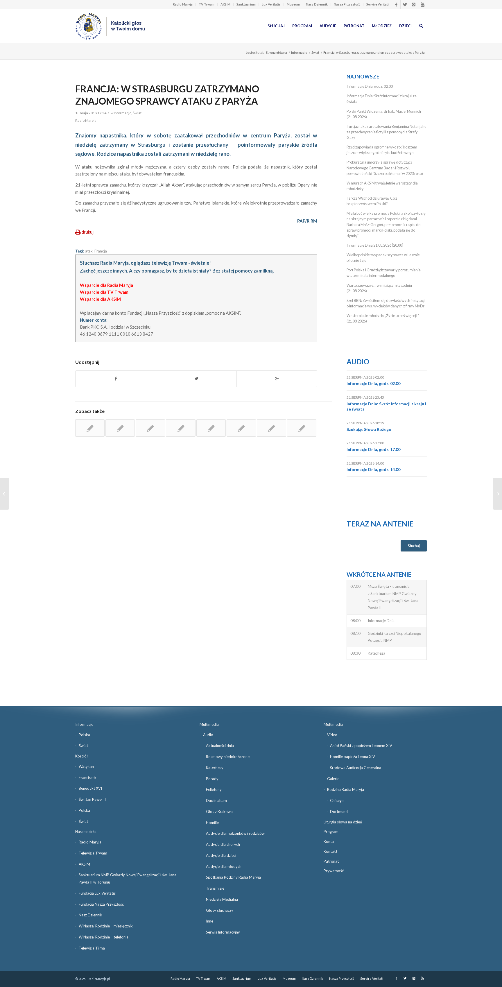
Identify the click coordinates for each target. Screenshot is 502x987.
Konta (329, 841)
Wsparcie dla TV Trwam (104, 292)
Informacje (299, 52)
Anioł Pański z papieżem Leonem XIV (361, 745)
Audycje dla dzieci (221, 855)
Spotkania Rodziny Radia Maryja (233, 877)
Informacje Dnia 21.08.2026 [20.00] (375, 245)
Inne (209, 921)
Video (332, 734)
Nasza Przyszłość (347, 4)
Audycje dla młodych (223, 866)
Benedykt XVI (90, 788)
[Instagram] (413, 4)
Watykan (86, 766)
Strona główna (276, 52)
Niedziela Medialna (222, 899)
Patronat (331, 861)
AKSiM (225, 4)
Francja (100, 251)
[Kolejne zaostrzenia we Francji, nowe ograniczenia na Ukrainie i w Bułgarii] (90, 428)
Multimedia (209, 724)
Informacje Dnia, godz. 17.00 (373, 449)
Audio (358, 361)
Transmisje (215, 888)
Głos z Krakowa (219, 811)
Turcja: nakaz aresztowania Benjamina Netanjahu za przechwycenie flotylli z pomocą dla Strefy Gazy (386, 132)
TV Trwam (206, 4)
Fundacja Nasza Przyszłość (101, 904)
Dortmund (339, 811)
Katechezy (214, 767)
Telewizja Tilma (92, 948)
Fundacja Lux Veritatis (97, 893)
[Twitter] (405, 4)
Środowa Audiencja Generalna (355, 767)
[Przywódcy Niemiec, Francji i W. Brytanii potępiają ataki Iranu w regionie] (271, 428)
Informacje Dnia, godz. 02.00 (370, 86)
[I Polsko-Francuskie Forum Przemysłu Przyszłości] (120, 428)
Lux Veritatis (271, 4)
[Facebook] (396, 4)
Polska (84, 734)
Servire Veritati (377, 4)
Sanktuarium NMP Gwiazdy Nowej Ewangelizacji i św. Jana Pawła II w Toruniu (127, 878)
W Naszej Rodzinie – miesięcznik (106, 926)
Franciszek (87, 777)
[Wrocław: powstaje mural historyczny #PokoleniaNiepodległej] (4, 494)
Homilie (212, 822)
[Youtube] (422, 4)
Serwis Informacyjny (223, 932)
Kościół (81, 756)
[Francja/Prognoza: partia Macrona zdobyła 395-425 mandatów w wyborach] (241, 428)
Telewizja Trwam (93, 853)
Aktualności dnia (220, 745)
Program (331, 831)
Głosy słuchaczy (219, 910)
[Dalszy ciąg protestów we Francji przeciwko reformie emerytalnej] (150, 428)
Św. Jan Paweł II (92, 799)
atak (89, 251)
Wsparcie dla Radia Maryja (106, 285)
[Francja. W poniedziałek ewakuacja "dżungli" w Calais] (211, 428)
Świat (315, 52)
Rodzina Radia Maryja (345, 789)
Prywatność (334, 870)
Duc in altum (216, 800)
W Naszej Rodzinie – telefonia (103, 937)
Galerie (333, 778)
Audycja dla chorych (223, 844)
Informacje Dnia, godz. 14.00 (373, 469)
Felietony (214, 789)
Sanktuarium (246, 4)
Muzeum (293, 4)
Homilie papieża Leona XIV (352, 756)
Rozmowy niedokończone (228, 756)
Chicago (337, 800)
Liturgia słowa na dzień (343, 822)
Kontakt (330, 851)
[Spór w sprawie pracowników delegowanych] (180, 428)
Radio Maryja (183, 4)
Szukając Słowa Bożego (369, 429)
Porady (212, 778)
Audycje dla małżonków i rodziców (235, 833)
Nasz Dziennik (317, 4)
